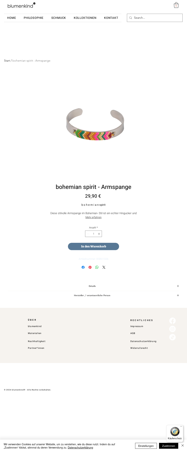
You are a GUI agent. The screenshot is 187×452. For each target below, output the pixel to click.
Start (7, 60)
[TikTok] (172, 337)
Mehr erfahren (93, 217)
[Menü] (181, 427)
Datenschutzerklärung (80, 447)
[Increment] (99, 234)
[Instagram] (172, 329)
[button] (176, 5)
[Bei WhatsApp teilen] (97, 267)
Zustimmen (168, 446)
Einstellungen (146, 446)
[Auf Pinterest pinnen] (90, 267)
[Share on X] (104, 267)
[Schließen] (182, 445)
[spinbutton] (93, 234)
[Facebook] (172, 321)
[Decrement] (88, 234)
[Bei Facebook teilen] (83, 267)
